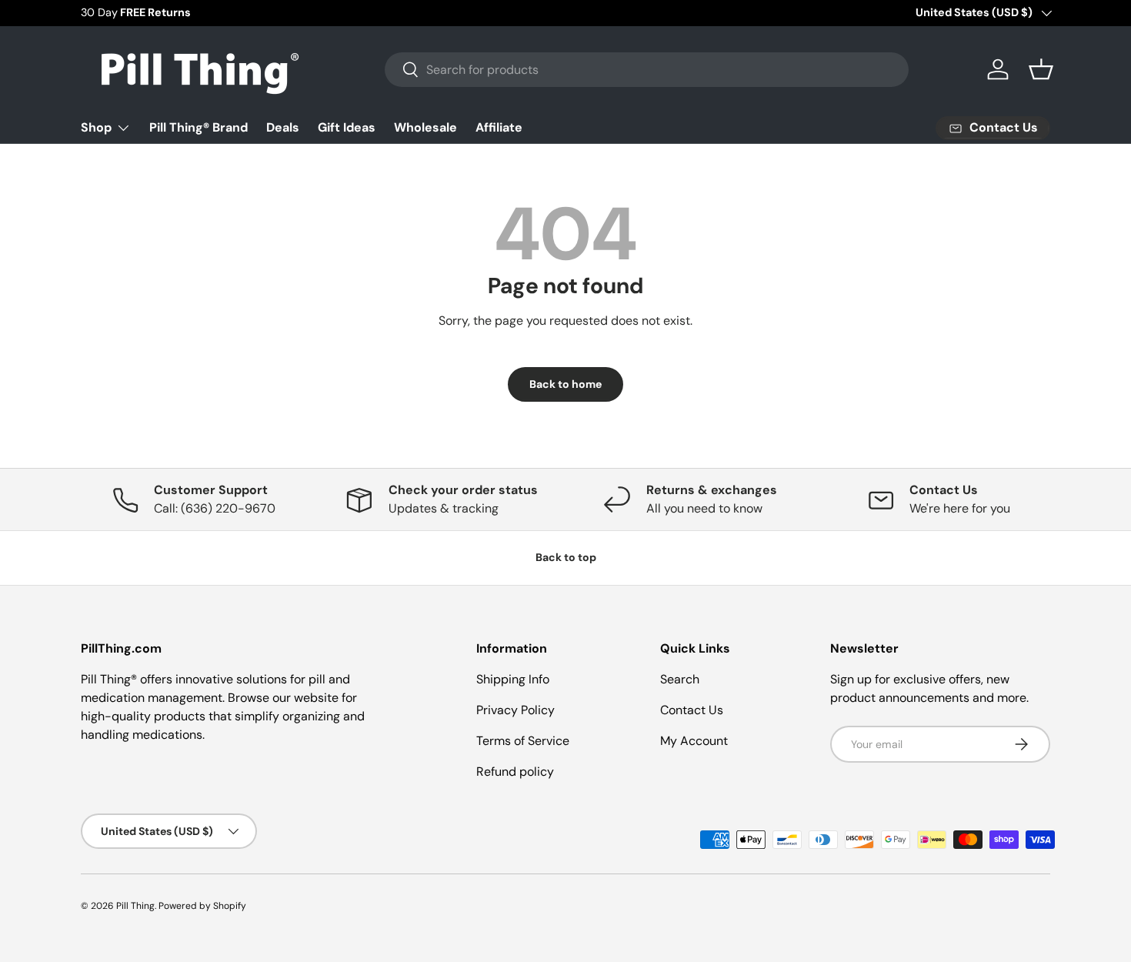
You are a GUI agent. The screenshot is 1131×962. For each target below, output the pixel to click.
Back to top (565, 557)
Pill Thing (135, 906)
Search (679, 679)
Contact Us (691, 710)
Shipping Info (512, 679)
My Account (694, 741)
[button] (1041, 69)
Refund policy (515, 771)
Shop (96, 127)
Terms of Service (522, 741)
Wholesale (425, 127)
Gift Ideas (346, 127)
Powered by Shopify (202, 906)
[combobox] (647, 69)
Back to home (565, 384)
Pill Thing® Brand (198, 127)
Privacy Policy (515, 710)
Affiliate (498, 127)
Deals (282, 127)
